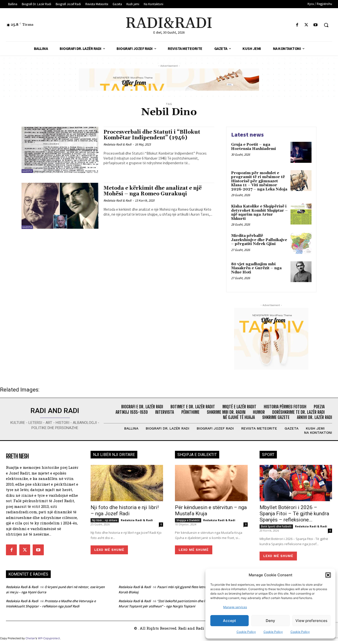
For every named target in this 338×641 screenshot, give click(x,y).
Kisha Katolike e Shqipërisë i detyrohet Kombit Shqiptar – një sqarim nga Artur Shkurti (259, 212)
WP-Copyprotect (49, 638)
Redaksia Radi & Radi (117, 144)
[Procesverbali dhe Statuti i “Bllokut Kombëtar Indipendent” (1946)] (60, 150)
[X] (306, 25)
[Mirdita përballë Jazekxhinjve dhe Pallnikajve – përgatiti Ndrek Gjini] (301, 243)
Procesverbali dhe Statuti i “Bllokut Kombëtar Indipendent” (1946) (151, 135)
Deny (270, 620)
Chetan (30, 638)
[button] (328, 575)
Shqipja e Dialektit (188, 520)
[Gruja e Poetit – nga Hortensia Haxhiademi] (301, 152)
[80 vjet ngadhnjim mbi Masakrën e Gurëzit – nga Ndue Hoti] (301, 271)
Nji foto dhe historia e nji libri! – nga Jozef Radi (125, 510)
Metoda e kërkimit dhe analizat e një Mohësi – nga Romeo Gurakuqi (152, 191)
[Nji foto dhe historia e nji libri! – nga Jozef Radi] (127, 483)
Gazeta (27, 171)
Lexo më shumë (109, 550)
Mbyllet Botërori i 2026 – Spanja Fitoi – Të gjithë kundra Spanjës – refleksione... (294, 513)
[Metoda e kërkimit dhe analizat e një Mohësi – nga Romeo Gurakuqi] (60, 206)
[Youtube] (315, 25)
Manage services (235, 607)
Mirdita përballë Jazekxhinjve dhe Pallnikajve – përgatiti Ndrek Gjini (259, 239)
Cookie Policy (246, 632)
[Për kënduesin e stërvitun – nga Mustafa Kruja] (211, 483)
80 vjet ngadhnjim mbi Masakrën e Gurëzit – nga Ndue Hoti (256, 268)
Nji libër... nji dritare (104, 520)
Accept (229, 620)
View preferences (311, 620)
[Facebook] (297, 25)
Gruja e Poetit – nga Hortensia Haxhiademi (253, 146)
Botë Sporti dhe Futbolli (276, 526)
